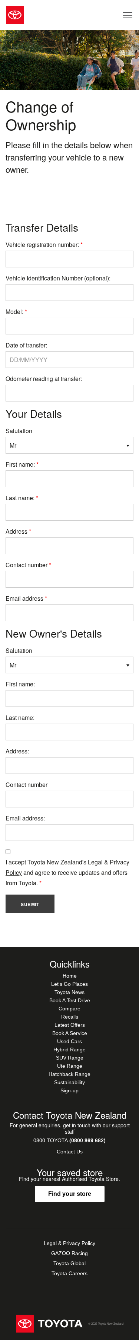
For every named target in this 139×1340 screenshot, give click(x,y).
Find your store (69, 1194)
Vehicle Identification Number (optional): (58, 278)
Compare (69, 1009)
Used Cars (69, 1041)
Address (16, 531)
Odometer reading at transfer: (44, 378)
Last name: (20, 497)
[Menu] (128, 15)
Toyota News (69, 992)
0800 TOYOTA (69, 1140)
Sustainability (69, 1082)
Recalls (69, 1017)
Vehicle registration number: (42, 244)
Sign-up (69, 1090)
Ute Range (69, 1066)
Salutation (19, 430)
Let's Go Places (69, 984)
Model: (14, 311)
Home (70, 976)
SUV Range (69, 1058)
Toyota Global (69, 1263)
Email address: (25, 818)
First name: (20, 464)
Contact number (26, 565)
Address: (17, 751)
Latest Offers (69, 1025)
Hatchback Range (69, 1074)
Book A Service (69, 1033)
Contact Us (70, 1152)
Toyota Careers (69, 1273)
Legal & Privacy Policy (69, 1243)
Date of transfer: (26, 345)
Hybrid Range (69, 1049)
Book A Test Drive (69, 1000)
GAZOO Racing (69, 1253)
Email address (24, 598)
